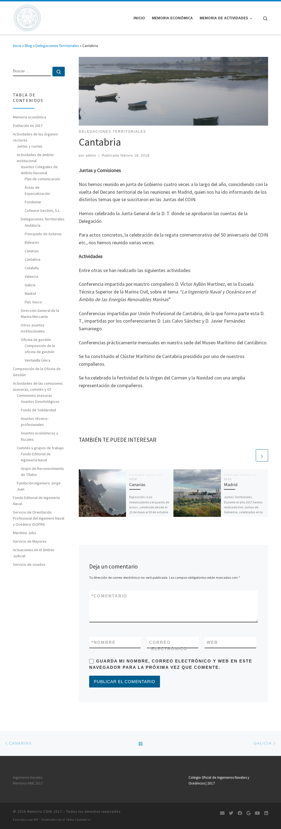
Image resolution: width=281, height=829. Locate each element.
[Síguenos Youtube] (257, 813)
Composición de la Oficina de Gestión (37, 371)
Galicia (30, 284)
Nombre (103, 642)
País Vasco (33, 302)
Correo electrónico (168, 645)
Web (212, 642)
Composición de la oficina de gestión (40, 348)
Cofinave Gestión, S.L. (42, 210)
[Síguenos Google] (248, 813)
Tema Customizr (78, 820)
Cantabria (32, 259)
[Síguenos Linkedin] (266, 813)
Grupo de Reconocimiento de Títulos (42, 471)
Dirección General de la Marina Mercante (40, 313)
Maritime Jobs (24, 532)
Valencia (31, 276)
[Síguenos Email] (222, 813)
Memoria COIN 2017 (44, 811)
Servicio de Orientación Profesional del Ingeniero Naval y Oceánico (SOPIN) (38, 518)
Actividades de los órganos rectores (35, 137)
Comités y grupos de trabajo (40, 447)
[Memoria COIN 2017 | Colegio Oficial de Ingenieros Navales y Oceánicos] (27, 17)
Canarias (137, 484)
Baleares (32, 242)
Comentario (109, 596)
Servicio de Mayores (30, 541)
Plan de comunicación (42, 178)
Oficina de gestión (36, 339)
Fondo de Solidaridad (38, 409)
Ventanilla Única (37, 360)
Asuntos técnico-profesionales (35, 421)
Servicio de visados (29, 564)
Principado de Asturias (43, 233)
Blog (28, 45)
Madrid (230, 484)
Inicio (17, 45)
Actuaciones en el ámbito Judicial (33, 552)
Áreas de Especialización (37, 190)
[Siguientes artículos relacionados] (262, 455)
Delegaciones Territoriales (57, 45)
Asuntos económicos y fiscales (39, 436)
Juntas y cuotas (30, 146)
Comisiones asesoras (34, 395)
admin (91, 155)
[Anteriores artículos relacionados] (249, 455)
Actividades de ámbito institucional (35, 157)
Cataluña (32, 267)
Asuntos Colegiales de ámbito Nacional (39, 169)
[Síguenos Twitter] (231, 813)
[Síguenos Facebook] (240, 813)
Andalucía (32, 225)
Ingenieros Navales (27, 777)
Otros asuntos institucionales (33, 328)
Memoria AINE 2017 (28, 783)
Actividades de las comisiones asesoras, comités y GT (38, 386)
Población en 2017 (28, 125)
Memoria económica (29, 117)
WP (36, 820)
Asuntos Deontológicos (40, 401)
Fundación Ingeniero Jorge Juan (39, 486)
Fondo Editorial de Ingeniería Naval (36, 456)
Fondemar (33, 201)
